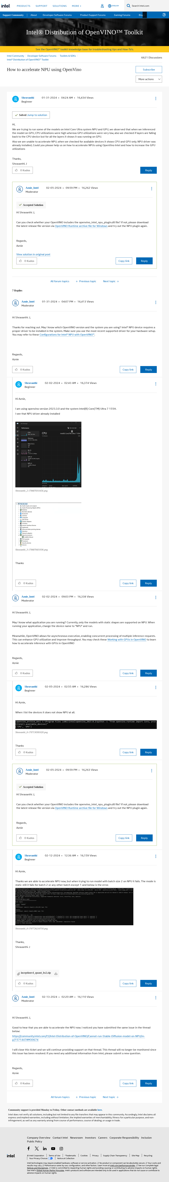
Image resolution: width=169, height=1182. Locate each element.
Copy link (123, 260)
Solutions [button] (60, 5)
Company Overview (38, 1135)
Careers (102, 1135)
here (102, 1108)
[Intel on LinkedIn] (45, 1147)
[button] (155, 98)
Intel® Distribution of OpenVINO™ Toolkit (28, 59)
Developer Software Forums (42, 55)
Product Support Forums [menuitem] (93, 15)
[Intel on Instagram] (61, 1147)
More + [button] (76, 5)
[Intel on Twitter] (37, 1147)
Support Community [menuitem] (13, 15)
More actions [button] (146, 79)
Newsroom (76, 1135)
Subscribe (149, 69)
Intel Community (15, 55)
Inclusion (146, 1135)
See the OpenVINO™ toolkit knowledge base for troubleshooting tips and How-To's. (85, 49)
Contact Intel (60, 1135)
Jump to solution (33, 115)
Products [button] (23, 5)
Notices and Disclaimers (37, 1165)
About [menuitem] (34, 15)
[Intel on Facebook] (28, 1147)
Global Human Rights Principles (50, 1168)
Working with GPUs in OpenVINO (126, 638)
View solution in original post (33, 254)
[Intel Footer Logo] (11, 1153)
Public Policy (34, 1139)
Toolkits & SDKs (68, 55)
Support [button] (41, 5)
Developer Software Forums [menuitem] (57, 15)
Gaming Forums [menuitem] (122, 15)
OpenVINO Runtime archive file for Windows (81, 225)
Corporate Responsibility (124, 1135)
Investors (90, 1135)
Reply (148, 170)
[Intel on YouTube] (53, 1147)
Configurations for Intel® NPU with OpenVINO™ (67, 334)
